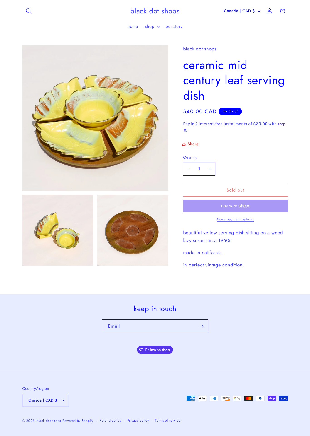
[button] (28, 11)
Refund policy (110, 420)
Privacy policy (138, 420)
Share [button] (193, 144)
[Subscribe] (201, 326)
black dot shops (49, 420)
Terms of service (167, 420)
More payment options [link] (235, 219)
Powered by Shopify (77, 420)
